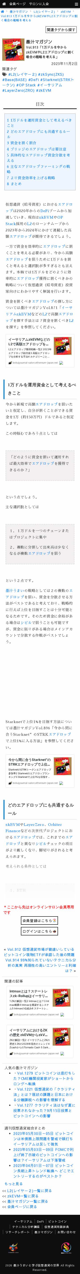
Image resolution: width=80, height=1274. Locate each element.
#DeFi (33, 79)
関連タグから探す (61, 29)
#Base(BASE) (14, 79)
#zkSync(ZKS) (51, 74)
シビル (26, 623)
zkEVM (66, 11)
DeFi (44, 211)
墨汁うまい (15, 591)
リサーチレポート (17, 1232)
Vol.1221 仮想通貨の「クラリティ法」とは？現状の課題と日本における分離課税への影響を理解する (44, 1094)
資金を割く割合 (21, 143)
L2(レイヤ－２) (44, 11)
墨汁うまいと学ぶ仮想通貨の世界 (36, 1265)
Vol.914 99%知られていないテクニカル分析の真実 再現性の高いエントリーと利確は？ (40, 965)
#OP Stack (26, 84)
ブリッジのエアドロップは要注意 (36, 149)
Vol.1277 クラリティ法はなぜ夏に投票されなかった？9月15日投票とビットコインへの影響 (44, 1110)
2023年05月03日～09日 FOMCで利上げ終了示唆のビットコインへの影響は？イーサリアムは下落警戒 (43, 1154)
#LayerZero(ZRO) (18, 90)
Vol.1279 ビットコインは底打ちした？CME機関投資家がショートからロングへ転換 (44, 1078)
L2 (29, 224)
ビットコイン (57, 1221)
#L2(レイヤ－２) (22, 74)
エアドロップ (20, 236)
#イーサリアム (49, 84)
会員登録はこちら (37, 920)
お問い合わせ (67, 1232)
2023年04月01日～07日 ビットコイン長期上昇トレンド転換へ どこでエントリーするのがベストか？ (43, 1171)
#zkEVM (43, 90)
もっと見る (13, 1183)
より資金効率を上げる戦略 (31, 178)
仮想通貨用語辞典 (56, 1227)
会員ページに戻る (22, 1206)
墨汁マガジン (19, 11)
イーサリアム (23, 1221)
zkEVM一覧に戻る (23, 1195)
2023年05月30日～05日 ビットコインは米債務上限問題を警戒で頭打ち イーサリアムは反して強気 (43, 1138)
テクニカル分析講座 (26, 1227)
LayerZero (34, 825)
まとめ (14, 184)
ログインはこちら (37, 931)
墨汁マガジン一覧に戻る (27, 1201)
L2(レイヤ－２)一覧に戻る (29, 1190)
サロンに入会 (39, 4)
